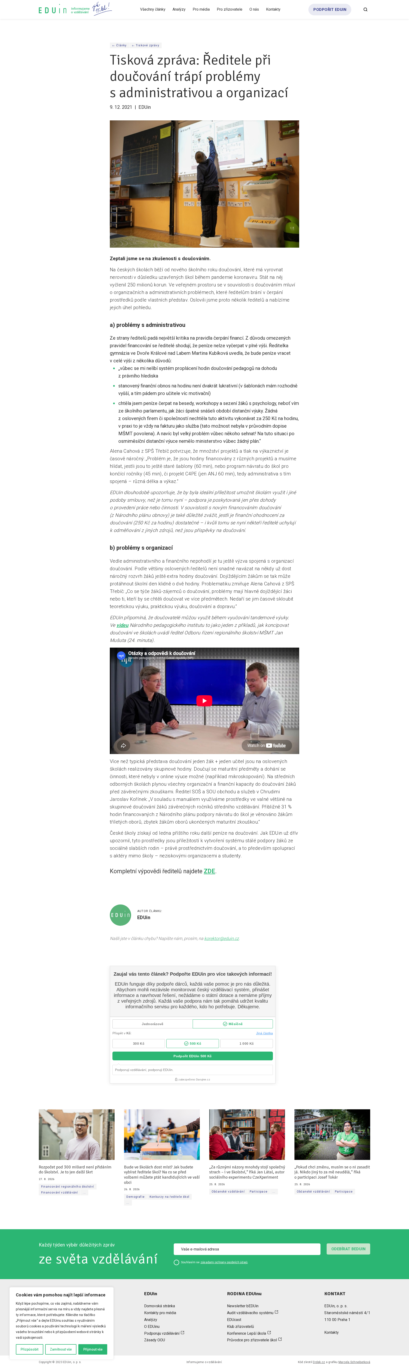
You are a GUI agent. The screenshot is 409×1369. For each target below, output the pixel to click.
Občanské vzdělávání (228, 1191)
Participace (258, 1191)
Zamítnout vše (61, 1349)
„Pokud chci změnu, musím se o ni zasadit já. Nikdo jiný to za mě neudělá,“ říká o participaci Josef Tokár (332, 1172)
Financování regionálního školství (67, 1186)
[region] (61, 1323)
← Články (119, 45)
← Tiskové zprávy (145, 45)
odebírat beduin (348, 1249)
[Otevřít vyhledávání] (365, 9)
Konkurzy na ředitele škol (169, 1196)
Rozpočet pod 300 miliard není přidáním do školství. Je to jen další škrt (75, 1169)
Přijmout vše (92, 1349)
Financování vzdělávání (59, 1192)
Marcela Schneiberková (354, 1362)
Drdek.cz (319, 1362)
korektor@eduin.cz (221, 938)
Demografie (135, 1196)
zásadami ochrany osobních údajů (224, 1262)
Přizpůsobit (29, 1349)
